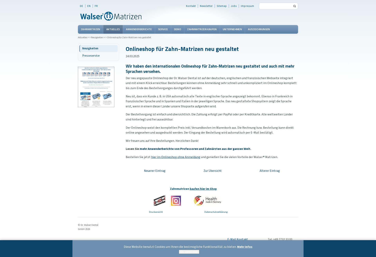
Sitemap (222, 6)
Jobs (234, 6)
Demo (177, 29)
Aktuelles (113, 29)
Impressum (247, 6)
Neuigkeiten (97, 37)
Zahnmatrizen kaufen (202, 29)
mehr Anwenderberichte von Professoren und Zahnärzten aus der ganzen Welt (195, 149)
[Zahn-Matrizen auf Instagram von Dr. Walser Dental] (176, 200)
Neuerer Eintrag (154, 171)
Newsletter (206, 6)
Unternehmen (232, 29)
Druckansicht (156, 212)
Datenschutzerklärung (216, 212)
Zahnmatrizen (90, 29)
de (81, 6)
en (89, 6)
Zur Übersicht (212, 171)
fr (96, 6)
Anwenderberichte (139, 29)
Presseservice (91, 56)
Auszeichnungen (259, 29)
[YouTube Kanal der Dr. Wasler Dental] (159, 200)
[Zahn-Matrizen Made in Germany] (207, 200)
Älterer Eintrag (270, 171)
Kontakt (191, 6)
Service (163, 29)
